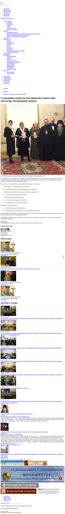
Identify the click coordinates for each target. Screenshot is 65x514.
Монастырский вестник (7, 18)
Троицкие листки (11, 28)
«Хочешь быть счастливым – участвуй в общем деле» (15, 416)
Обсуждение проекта (12, 52)
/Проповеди (4, 255)
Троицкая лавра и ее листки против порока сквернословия (16, 413)
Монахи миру (10, 66)
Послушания (10, 67)
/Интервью (3, 270)
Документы (7, 13)
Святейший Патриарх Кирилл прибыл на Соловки (14, 388)
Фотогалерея (10, 73)
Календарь (7, 14)
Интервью (10, 42)
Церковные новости (12, 32)
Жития (9, 59)
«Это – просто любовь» (7, 283)
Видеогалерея (10, 72)
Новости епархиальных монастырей (17, 36)
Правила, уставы (11, 69)
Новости (6, 31)
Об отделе (6, 8)
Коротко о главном (12, 29)
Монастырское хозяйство (14, 62)
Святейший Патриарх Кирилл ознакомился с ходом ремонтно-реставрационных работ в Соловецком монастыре (31, 348)
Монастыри (7, 53)
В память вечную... (12, 60)
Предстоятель (7, 21)
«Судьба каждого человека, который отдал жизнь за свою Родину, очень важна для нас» (24, 431)
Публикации (7, 39)
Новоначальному (11, 56)
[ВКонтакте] (2, 229)
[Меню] (1, 3)
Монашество (7, 55)
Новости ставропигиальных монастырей (18, 35)
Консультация (10, 65)
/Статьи (3, 415)
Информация (7, 10)
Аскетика (9, 57)
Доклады (9, 25)
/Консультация (4, 457)
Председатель (7, 11)
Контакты (6, 15)
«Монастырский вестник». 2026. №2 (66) (12, 434)
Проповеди (10, 24)
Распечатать (4, 221)
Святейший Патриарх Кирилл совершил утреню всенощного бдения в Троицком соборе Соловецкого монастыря (31, 374)
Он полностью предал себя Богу (9, 254)
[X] (8, 229)
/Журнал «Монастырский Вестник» (10, 444)
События (9, 22)
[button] (63, 257)
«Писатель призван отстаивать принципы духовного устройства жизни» (20, 268)
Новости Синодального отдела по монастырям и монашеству (23, 33)
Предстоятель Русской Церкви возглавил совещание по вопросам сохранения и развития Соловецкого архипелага (32, 361)
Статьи (9, 40)
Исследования (11, 63)
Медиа (5, 70)
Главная (6, 88)
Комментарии (10, 43)
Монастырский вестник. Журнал (16, 50)
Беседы (9, 45)
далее (6, 511)
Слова (8, 26)
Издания (9, 49)
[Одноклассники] (4, 229)
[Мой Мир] (6, 229)
